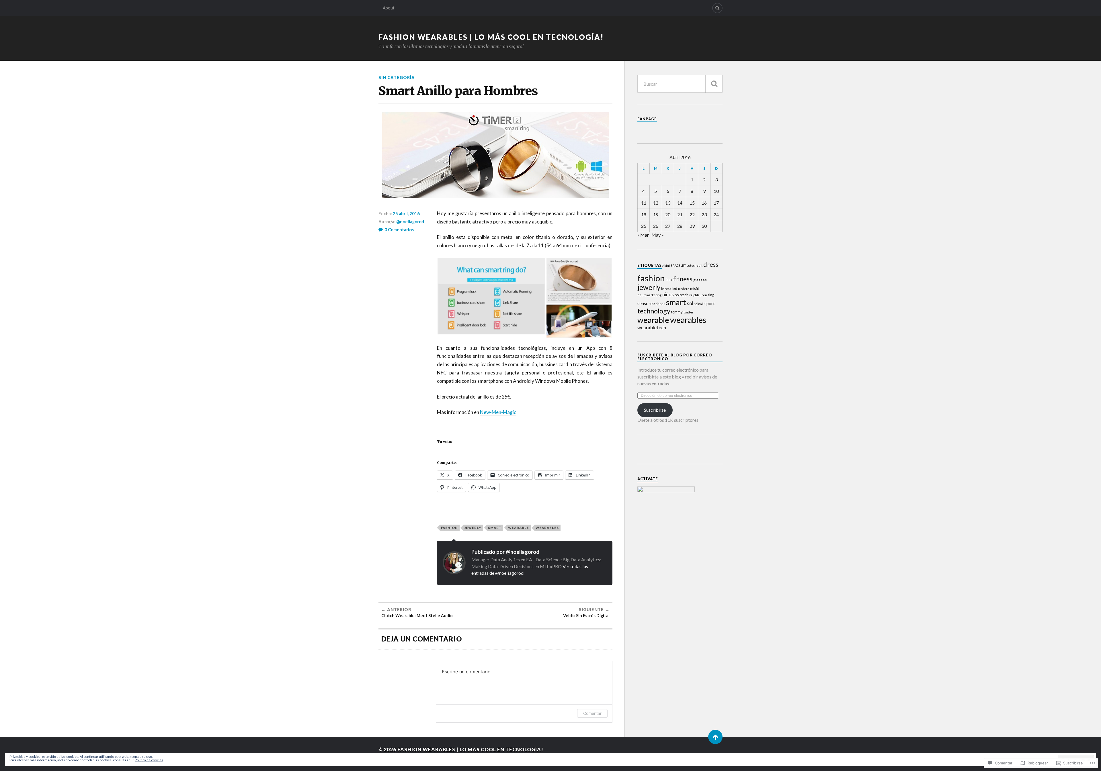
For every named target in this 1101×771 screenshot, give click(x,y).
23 (704, 214)
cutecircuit (694, 265)
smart (494, 527)
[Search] (717, 8)
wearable (518, 527)
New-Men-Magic (498, 412)
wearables (547, 527)
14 (679, 202)
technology (653, 311)
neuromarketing (649, 295)
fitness (682, 279)
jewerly (472, 527)
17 (716, 202)
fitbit (669, 280)
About (389, 7)
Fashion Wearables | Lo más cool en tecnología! (491, 37)
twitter (689, 312)
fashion (449, 527)
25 (643, 226)
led (674, 288)
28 (679, 226)
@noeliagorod (410, 221)
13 (667, 202)
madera (683, 289)
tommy (677, 312)
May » (657, 235)
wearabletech (651, 327)
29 (692, 226)
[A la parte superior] (715, 737)
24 (716, 214)
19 (655, 214)
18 (643, 214)
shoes (660, 303)
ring (711, 295)
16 (704, 202)
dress (710, 264)
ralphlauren (698, 295)
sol (690, 303)
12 (655, 202)
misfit (694, 288)
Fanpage (647, 119)
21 (679, 214)
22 (692, 214)
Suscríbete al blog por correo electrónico (674, 357)
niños (668, 294)
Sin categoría (396, 77)
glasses (700, 279)
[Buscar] (714, 84)
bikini (666, 265)
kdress (666, 289)
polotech (681, 295)
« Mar (643, 235)
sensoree (646, 303)
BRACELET (678, 265)
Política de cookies (149, 760)
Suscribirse (655, 410)
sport (709, 303)
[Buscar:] (680, 84)
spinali (699, 304)
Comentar (592, 713)
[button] (491, 297)
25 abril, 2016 (406, 213)
